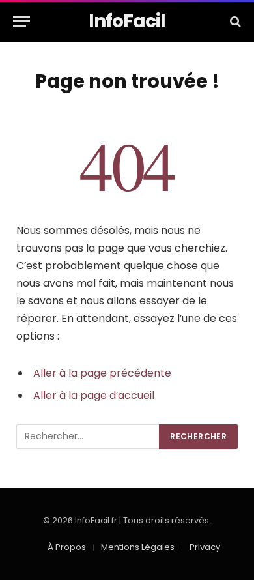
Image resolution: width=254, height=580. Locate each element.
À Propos (67, 547)
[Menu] (21, 21)
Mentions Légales (138, 547)
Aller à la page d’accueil (93, 395)
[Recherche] (234, 21)
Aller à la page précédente (102, 373)
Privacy (205, 547)
